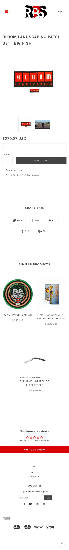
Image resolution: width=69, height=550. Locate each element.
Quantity (7, 154)
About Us (34, 476)
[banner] (35, 11)
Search (34, 472)
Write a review (34, 449)
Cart (61, 11)
